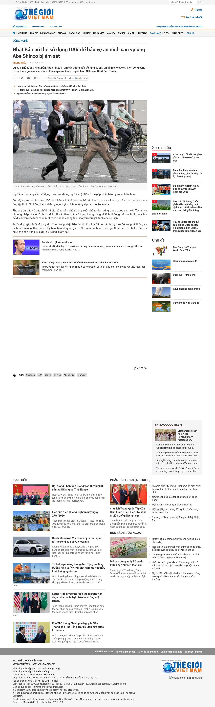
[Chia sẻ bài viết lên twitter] (21, 78)
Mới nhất (22, 33)
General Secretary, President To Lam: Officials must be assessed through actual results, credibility (175, 446)
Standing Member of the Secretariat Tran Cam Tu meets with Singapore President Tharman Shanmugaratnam (177, 454)
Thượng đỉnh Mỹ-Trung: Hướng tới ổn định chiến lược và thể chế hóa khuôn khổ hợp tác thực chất (176, 489)
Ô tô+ (166, 33)
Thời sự (34, 33)
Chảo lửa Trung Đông (184, 274)
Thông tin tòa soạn (126, 651)
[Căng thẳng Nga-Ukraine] (161, 306)
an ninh (57, 375)
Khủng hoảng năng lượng (186, 288)
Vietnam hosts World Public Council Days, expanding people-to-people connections (177, 470)
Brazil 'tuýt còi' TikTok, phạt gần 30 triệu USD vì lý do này (187, 157)
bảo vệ (48, 375)
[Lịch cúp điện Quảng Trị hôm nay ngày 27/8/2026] (31, 520)
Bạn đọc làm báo (193, 651)
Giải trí (131, 33)
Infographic (38, 26)
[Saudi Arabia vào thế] (31, 602)
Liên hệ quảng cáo (148, 651)
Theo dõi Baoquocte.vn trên (61, 78)
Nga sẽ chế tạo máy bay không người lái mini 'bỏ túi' (41, 93)
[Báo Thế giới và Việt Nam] (33, 13)
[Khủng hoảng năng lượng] (161, 292)
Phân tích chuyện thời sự (130, 480)
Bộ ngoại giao (20, 27)
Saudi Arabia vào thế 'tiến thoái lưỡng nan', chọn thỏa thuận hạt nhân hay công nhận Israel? (77, 597)
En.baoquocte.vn (168, 424)
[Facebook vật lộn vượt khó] (26, 247)
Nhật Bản (30, 375)
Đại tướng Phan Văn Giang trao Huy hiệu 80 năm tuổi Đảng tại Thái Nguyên (78, 487)
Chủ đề (158, 240)
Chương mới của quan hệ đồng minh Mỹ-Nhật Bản (175, 519)
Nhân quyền (178, 33)
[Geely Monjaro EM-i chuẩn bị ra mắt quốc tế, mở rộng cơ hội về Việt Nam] (31, 547)
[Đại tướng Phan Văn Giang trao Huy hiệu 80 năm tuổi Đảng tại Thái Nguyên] (31, 494)
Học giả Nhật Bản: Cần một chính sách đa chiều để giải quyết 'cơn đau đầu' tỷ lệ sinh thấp (176, 548)
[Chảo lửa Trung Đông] (161, 278)
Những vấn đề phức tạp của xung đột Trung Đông (174, 498)
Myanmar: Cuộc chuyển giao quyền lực (172, 504)
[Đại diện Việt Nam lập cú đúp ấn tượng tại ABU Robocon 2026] (161, 189)
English (191, 33)
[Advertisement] (80, 321)
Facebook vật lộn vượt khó (57, 242)
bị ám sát (81, 375)
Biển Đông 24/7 (47, 33)
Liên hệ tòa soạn (104, 651)
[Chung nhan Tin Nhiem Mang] (185, 677)
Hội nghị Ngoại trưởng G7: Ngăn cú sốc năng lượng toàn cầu (175, 511)
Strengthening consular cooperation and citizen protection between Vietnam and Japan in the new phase (177, 462)
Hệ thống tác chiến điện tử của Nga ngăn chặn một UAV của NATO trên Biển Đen (55, 90)
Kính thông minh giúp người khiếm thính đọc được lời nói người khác (80, 262)
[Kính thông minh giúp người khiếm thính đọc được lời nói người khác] (26, 267)
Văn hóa (111, 33)
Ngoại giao (74, 33)
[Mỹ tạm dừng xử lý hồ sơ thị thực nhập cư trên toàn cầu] (128, 547)
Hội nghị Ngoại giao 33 (185, 261)
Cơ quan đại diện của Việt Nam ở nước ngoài (179, 27)
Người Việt (98, 33)
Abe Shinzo (69, 375)
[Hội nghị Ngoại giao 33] (161, 265)
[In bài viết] (35, 78)
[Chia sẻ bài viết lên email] (28, 78)
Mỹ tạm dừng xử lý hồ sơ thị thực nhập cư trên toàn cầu (126, 563)
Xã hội (121, 33)
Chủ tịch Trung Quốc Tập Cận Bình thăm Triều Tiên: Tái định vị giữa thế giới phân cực (128, 512)
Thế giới (62, 33)
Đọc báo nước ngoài (126, 533)
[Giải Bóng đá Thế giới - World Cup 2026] (161, 251)
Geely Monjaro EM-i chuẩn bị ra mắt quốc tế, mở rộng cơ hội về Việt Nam (77, 540)
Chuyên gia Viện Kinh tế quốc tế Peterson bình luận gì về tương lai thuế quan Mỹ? (176, 556)
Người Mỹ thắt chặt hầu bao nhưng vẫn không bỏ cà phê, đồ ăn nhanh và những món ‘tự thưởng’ (176, 576)
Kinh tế (87, 33)
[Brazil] (161, 158)
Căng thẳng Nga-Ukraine (186, 302)
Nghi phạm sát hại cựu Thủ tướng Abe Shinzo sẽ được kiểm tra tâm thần (51, 86)
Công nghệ (155, 33)
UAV (40, 375)
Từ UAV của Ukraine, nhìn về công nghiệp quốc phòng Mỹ (176, 540)
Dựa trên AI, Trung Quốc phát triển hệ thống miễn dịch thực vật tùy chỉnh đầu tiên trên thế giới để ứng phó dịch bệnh (177, 207)
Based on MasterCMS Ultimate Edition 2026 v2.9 (38, 702)
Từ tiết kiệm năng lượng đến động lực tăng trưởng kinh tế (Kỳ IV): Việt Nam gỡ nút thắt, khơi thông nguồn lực (78, 568)
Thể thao (142, 33)
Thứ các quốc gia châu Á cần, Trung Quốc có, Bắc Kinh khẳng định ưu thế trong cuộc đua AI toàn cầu (176, 565)
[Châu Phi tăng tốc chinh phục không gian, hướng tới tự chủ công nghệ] (161, 174)
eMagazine (56, 26)
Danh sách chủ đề (194, 17)
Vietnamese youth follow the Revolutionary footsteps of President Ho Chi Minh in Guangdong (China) (188, 435)
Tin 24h (198, 10)
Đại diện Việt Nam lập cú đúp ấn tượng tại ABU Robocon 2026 (186, 188)
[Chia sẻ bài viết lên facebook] (15, 78)
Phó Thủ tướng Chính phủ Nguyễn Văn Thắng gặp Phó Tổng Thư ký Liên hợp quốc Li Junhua (78, 627)
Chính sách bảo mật (171, 651)
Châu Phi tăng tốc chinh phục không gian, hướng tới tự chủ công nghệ (187, 173)
